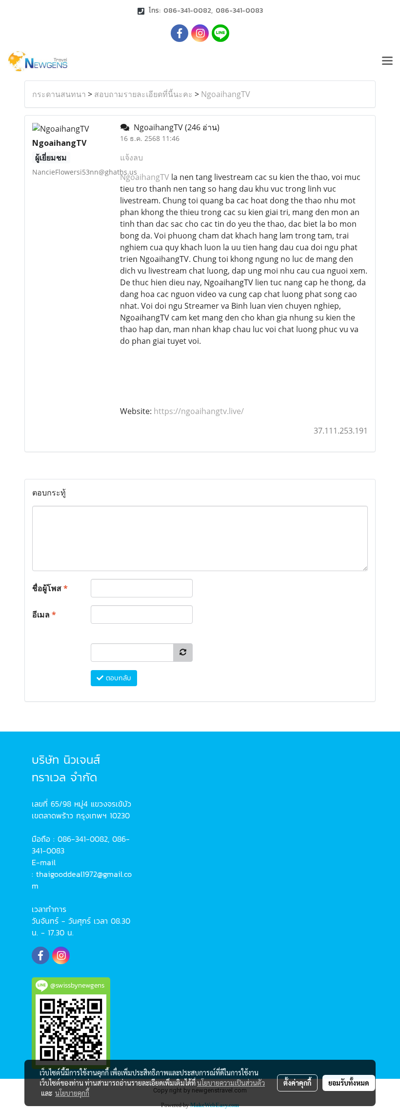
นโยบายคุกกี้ (72, 1093)
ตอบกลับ (117, 678)
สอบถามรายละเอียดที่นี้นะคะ (143, 94)
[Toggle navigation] (387, 61)
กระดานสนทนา (59, 94)
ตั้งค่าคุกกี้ (297, 1082)
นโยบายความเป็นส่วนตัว (231, 1082)
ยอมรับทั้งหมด (348, 1082)
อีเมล (44, 614)
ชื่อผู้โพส (50, 588)
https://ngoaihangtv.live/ (199, 411)
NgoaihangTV (225, 94)
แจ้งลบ (131, 157)
